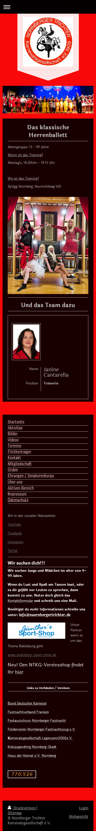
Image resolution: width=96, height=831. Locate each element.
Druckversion (24, 808)
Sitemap (15, 813)
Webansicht (78, 816)
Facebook (15, 533)
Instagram (16, 542)
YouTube (14, 524)
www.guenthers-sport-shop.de (32, 655)
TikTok (12, 550)
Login (83, 808)
